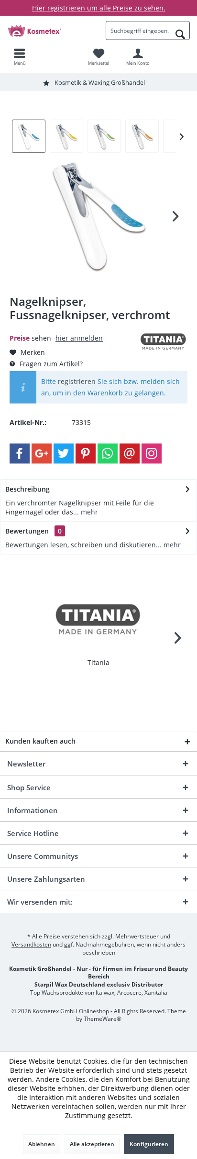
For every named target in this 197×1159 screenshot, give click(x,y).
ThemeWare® (102, 1019)
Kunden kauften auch (40, 741)
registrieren (77, 381)
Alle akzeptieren (92, 1144)
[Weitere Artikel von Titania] (163, 342)
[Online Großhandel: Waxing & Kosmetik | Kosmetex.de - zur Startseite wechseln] (49, 30)
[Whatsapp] (108, 453)
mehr (88, 511)
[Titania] (98, 619)
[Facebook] (20, 453)
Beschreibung (27, 489)
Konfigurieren (149, 1144)
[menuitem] (19, 56)
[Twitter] (64, 453)
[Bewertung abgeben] (73, 327)
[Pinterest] (86, 453)
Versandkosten (31, 944)
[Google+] (42, 453)
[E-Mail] (130, 453)
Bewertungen (27, 530)
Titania (98, 662)
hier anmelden (79, 338)
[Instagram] (152, 453)
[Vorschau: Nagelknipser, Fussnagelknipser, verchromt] (28, 136)
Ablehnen (41, 1144)
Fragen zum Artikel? (50, 363)
